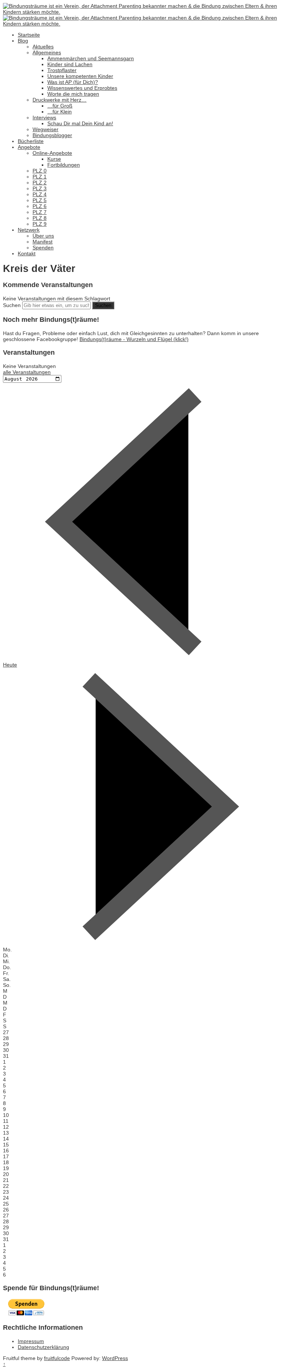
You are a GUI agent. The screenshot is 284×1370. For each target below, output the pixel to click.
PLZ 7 (40, 212)
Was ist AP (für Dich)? (72, 82)
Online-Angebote (52, 153)
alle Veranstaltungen (27, 372)
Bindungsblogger (52, 135)
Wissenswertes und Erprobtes (82, 88)
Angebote (29, 147)
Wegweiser (45, 129)
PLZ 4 (40, 194)
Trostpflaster (62, 70)
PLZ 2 (40, 182)
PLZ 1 (40, 177)
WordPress (115, 1358)
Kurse (54, 159)
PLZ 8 (40, 218)
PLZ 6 (40, 206)
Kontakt (27, 253)
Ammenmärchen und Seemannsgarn (90, 58)
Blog (23, 41)
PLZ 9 (40, 224)
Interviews (44, 117)
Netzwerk (29, 230)
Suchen (12, 305)
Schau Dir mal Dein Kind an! (80, 123)
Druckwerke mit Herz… (60, 100)
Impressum (31, 1341)
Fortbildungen (63, 165)
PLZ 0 (40, 171)
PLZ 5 (40, 200)
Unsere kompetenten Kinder (80, 76)
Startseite (29, 35)
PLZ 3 (40, 188)
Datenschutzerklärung (43, 1347)
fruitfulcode (57, 1358)
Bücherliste (31, 141)
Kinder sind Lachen (69, 64)
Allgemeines (47, 52)
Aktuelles (43, 47)
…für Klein (59, 112)
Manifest (43, 242)
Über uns (43, 236)
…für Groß (59, 106)
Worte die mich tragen (73, 94)
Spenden (43, 248)
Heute (10, 665)
